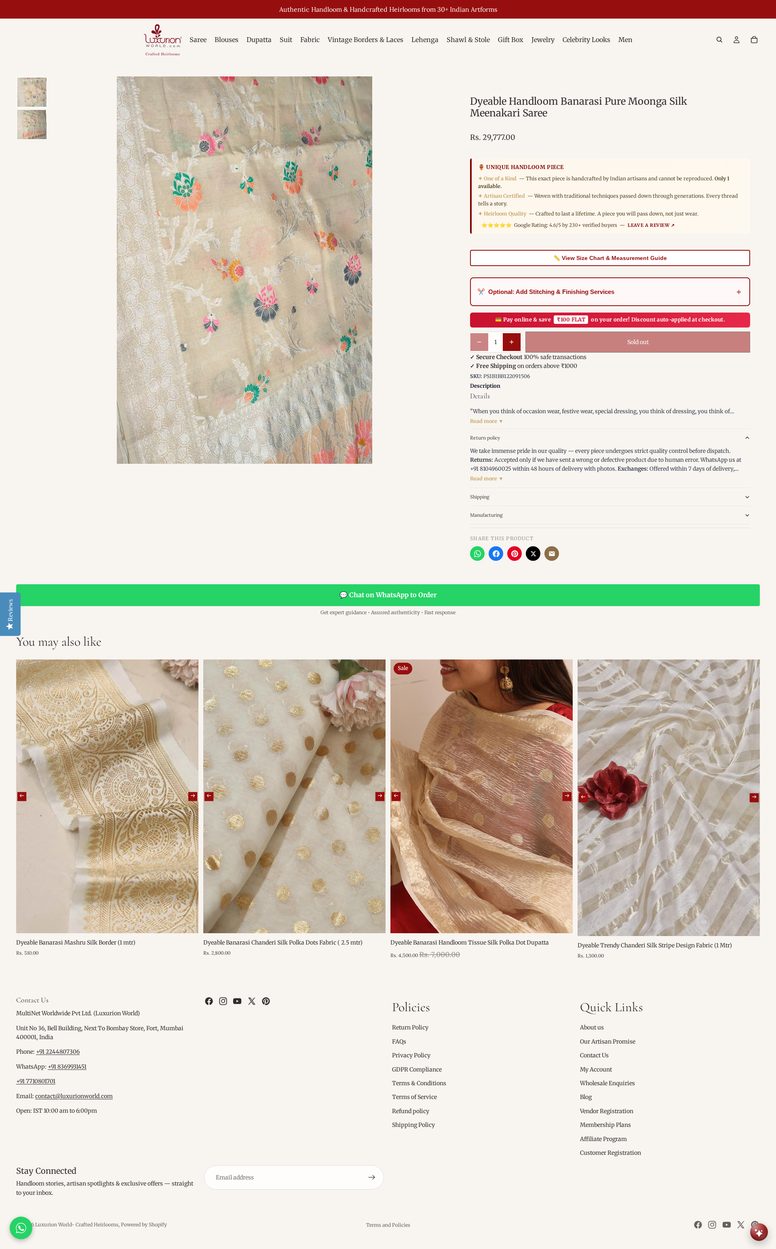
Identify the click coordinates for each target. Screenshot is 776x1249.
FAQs (399, 1041)
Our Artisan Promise (607, 1041)
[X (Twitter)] (533, 553)
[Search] (719, 40)
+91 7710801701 (35, 1081)
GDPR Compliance (417, 1069)
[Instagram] (223, 1001)
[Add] (186, 920)
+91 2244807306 (58, 1051)
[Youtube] (237, 1001)
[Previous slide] (21, 796)
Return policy (485, 438)
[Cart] (754, 40)
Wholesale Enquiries (607, 1083)
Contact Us (594, 1055)
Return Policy (410, 1027)
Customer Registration (610, 1152)
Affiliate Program (603, 1138)
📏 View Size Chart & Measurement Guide (610, 258)
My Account (596, 1069)
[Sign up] (371, 1177)
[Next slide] (192, 796)
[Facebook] (496, 553)
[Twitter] (252, 1001)
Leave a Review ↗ (651, 225)
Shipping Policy (413, 1125)
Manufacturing (486, 515)
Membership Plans (605, 1125)
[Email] (551, 553)
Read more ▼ (487, 421)
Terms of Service (414, 1097)
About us (592, 1027)
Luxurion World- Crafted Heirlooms (76, 1225)
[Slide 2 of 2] (31, 124)
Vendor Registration (606, 1111)
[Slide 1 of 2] (31, 92)
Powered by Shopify (144, 1225)
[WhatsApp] (477, 553)
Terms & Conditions (419, 1083)
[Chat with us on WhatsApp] (21, 1228)
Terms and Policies (388, 1225)
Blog (586, 1097)
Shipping (479, 497)
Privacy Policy (411, 1055)
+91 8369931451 (67, 1066)
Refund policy (410, 1111)
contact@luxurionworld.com (74, 1096)
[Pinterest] (514, 553)
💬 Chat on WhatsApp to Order (388, 595)
